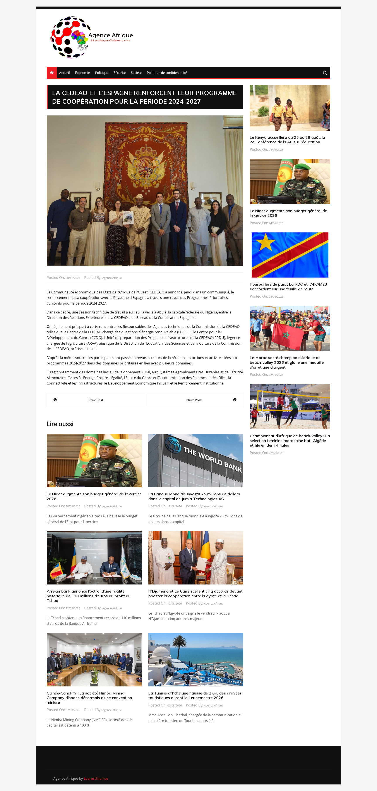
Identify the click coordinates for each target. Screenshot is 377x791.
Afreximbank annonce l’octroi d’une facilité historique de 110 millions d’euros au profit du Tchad (88, 596)
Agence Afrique (112, 278)
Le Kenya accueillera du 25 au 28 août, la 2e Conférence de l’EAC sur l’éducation (287, 140)
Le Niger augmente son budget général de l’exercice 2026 (94, 496)
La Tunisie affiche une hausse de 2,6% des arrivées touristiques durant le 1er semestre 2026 (195, 695)
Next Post (194, 400)
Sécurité (120, 72)
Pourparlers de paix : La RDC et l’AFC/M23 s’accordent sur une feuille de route (288, 286)
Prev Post (96, 400)
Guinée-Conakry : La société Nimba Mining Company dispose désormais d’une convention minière (89, 698)
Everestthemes (96, 778)
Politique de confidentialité (167, 72)
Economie (82, 72)
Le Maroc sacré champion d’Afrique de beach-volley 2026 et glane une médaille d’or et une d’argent (287, 362)
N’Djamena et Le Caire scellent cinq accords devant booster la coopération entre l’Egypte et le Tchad (195, 593)
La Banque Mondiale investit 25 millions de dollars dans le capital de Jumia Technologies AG (194, 496)
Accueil (64, 72)
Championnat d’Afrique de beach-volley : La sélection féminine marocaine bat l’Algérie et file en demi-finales (290, 440)
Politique (101, 72)
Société (136, 72)
